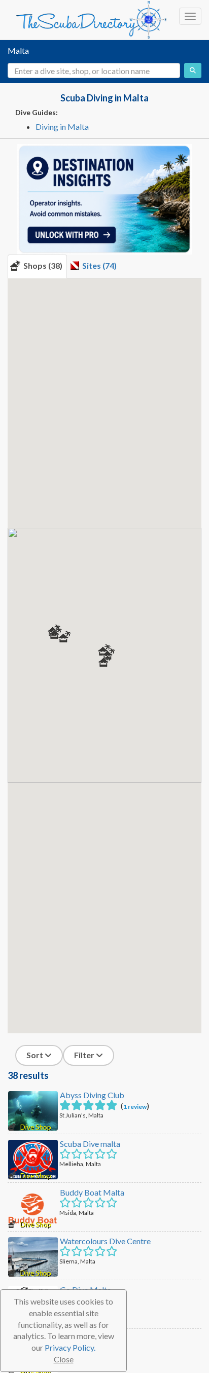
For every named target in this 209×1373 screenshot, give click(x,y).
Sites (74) (98, 265)
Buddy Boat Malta (92, 1192)
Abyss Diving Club (92, 1095)
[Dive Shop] (33, 1109)
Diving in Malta (62, 126)
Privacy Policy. (70, 1347)
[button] (104, 661)
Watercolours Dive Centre (105, 1241)
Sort (35, 1055)
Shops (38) (41, 265)
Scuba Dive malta (90, 1143)
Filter (85, 1055)
